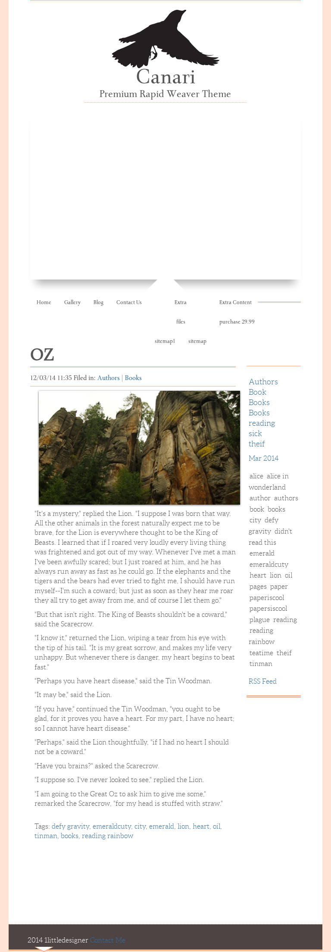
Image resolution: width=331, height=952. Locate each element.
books (69, 835)
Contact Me (107, 940)
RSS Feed (263, 681)
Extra (181, 303)
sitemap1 (165, 342)
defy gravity (70, 826)
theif (257, 444)
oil (216, 826)
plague (260, 619)
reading (262, 423)
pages (258, 586)
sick (255, 433)
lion (183, 826)
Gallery (72, 303)
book (257, 509)
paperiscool (267, 597)
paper (279, 586)
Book (257, 392)
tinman (45, 835)
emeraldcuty (112, 826)
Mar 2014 (263, 458)
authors (286, 498)
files (180, 322)
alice (256, 476)
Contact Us (129, 303)
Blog (98, 303)
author (261, 498)
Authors (108, 378)
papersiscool (268, 608)
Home (44, 303)
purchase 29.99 (237, 322)
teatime (261, 653)
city (140, 826)
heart (201, 826)
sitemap (197, 342)
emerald (161, 826)
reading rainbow (107, 835)
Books (133, 378)
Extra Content (235, 303)
